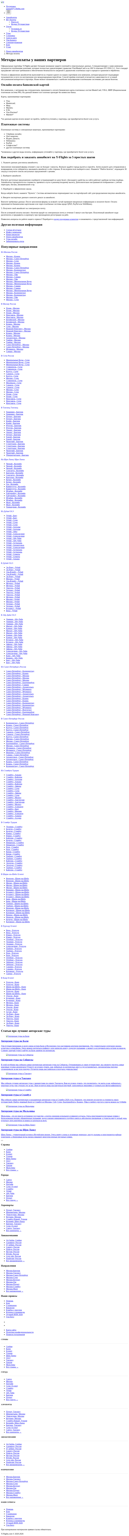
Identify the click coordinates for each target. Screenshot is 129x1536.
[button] (64, 252)
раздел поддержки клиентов (66, 219)
